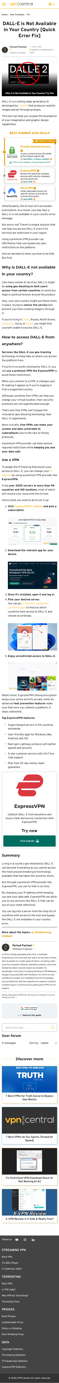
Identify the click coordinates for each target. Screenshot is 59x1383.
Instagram (25, 1239)
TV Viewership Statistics (15, 1361)
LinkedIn (33, 1239)
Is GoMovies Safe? (12, 1268)
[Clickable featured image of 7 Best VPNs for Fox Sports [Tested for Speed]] (29, 1120)
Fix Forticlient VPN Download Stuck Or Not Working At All (29, 1179)
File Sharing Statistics (14, 1355)
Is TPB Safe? (8, 1289)
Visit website (27, 841)
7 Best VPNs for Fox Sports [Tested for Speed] (29, 1138)
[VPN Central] (21, 4)
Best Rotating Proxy (13, 1334)
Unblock (7, 936)
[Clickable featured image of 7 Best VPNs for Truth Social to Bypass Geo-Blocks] (29, 1079)
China (26, 319)
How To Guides (17, 14)
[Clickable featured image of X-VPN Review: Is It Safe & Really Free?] (29, 1202)
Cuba (5, 324)
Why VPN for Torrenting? (15, 1295)
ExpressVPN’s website (28, 506)
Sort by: (34, 1043)
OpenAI (23, 106)
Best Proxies (9, 1316)
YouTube (16, 1239)
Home (5, 14)
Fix (28, 14)
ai (32, 932)
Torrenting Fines (11, 1301)
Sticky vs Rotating (12, 1328)
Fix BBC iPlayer (10, 1263)
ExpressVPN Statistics (14, 1367)
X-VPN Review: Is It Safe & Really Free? (30, 1219)
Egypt (29, 324)
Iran (11, 324)
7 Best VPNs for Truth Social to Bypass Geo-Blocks (29, 1097)
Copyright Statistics (12, 1349)
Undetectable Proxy (12, 1322)
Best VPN (7, 1257)
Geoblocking (43, 932)
